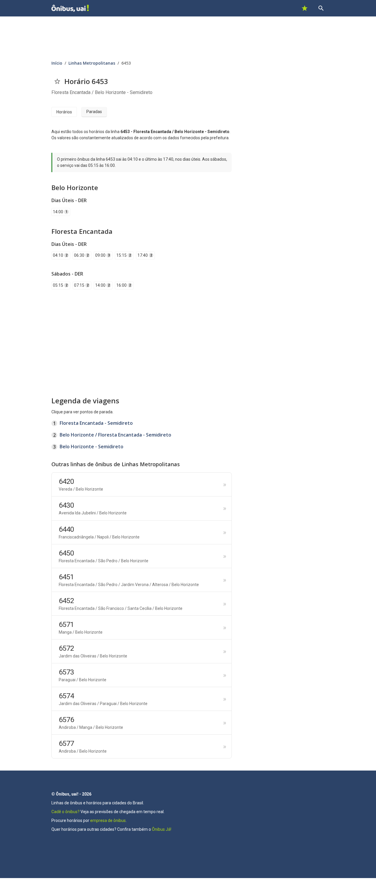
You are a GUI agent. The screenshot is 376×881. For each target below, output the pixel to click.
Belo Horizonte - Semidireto (91, 446)
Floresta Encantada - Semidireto (96, 423)
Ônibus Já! (161, 829)
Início (56, 63)
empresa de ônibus (108, 820)
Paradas (94, 111)
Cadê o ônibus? (65, 811)
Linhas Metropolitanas (91, 63)
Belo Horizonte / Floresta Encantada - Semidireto (115, 435)
